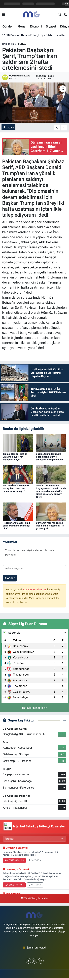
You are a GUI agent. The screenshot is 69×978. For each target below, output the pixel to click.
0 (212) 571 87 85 (15, 885)
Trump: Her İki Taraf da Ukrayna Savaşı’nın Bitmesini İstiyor (15, 457)
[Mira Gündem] (31, 14)
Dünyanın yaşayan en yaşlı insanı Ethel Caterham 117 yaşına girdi (50, 525)
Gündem (8, 26)
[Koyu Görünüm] (64, 14)
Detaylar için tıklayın (34, 707)
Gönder (10, 578)
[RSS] (41, 961)
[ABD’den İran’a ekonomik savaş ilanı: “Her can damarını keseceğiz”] (18, 474)
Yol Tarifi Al (36, 860)
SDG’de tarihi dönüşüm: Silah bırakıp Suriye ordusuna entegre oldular (49, 457)
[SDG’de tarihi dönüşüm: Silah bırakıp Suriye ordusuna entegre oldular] (51, 442)
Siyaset (51, 26)
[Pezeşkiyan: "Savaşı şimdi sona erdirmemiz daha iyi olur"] (18, 511)
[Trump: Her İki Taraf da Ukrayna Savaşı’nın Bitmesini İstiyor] (18, 442)
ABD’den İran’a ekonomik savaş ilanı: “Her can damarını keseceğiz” (16, 488)
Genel (22, 26)
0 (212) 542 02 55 (15, 860)
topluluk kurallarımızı (35, 589)
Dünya (64, 26)
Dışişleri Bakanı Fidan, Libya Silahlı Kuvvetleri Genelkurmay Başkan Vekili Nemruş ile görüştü (34, 35)
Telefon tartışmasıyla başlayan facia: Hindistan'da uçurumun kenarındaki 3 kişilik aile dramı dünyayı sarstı (51, 491)
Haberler (8, 44)
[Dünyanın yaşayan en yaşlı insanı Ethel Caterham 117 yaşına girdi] (51, 511)
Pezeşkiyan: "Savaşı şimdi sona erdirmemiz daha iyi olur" (16, 525)
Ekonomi (36, 26)
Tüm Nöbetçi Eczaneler (36, 898)
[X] (28, 961)
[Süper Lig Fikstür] (64, 720)
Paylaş (10, 127)
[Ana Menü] (3, 14)
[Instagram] (34, 961)
